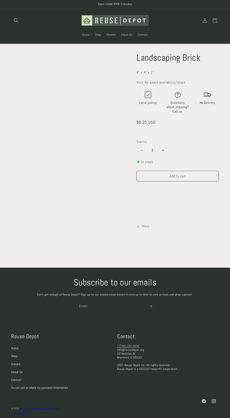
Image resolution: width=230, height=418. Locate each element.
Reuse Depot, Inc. (29, 408)
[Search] (16, 20)
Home (14, 348)
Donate (15, 364)
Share (145, 226)
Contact (16, 380)
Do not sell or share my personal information (39, 388)
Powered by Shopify (49, 408)
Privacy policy (18, 413)
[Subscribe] (150, 306)
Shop (14, 356)
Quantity (142, 142)
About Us (17, 372)
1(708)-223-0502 (128, 346)
